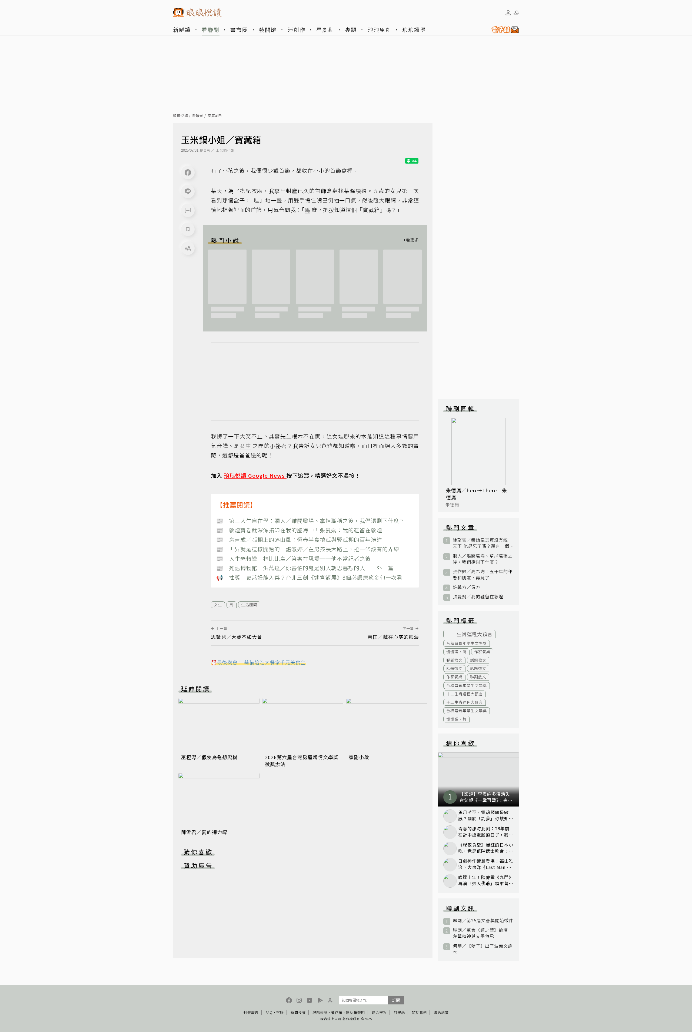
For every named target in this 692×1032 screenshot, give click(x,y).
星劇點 (325, 30)
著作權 (336, 1012)
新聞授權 (298, 1012)
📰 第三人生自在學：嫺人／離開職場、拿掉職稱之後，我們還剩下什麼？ (310, 521)
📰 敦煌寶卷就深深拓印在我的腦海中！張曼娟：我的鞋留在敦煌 (299, 530)
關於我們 (419, 1012)
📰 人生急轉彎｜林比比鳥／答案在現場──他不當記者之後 (293, 558)
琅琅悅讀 (180, 116)
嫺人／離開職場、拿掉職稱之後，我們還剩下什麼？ (483, 559)
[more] (411, 240)
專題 (351, 30)
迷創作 (296, 30)
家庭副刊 (215, 116)
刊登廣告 (251, 1012)
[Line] (188, 191)
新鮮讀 (182, 30)
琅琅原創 (379, 30)
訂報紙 (399, 1012)
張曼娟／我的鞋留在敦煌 (478, 596)
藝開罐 (268, 30)
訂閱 (396, 1000)
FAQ (269, 1012)
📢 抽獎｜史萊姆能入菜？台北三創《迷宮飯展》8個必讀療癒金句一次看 (309, 577)
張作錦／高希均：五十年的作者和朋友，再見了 (483, 574)
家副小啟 (359, 757)
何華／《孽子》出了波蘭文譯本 (483, 949)
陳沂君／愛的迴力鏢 (204, 831)
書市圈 (239, 30)
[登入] (508, 12)
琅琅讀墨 (414, 30)
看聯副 (210, 30)
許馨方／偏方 (466, 587)
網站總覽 (441, 1012)
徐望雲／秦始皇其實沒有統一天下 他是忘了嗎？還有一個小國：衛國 (483, 543)
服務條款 (320, 1012)
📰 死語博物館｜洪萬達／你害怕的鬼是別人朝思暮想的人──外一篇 (305, 568)
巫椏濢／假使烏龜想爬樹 (209, 757)
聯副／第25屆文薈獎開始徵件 (483, 920)
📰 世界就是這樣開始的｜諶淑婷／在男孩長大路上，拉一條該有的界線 (307, 549)
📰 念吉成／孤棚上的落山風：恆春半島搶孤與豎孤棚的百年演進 (299, 539)
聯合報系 (379, 1012)
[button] (188, 210)
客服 (280, 1012)
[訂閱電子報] (503, 29)
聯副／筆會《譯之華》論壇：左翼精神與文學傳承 (483, 933)
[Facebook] (188, 172)
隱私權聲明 (355, 1012)
